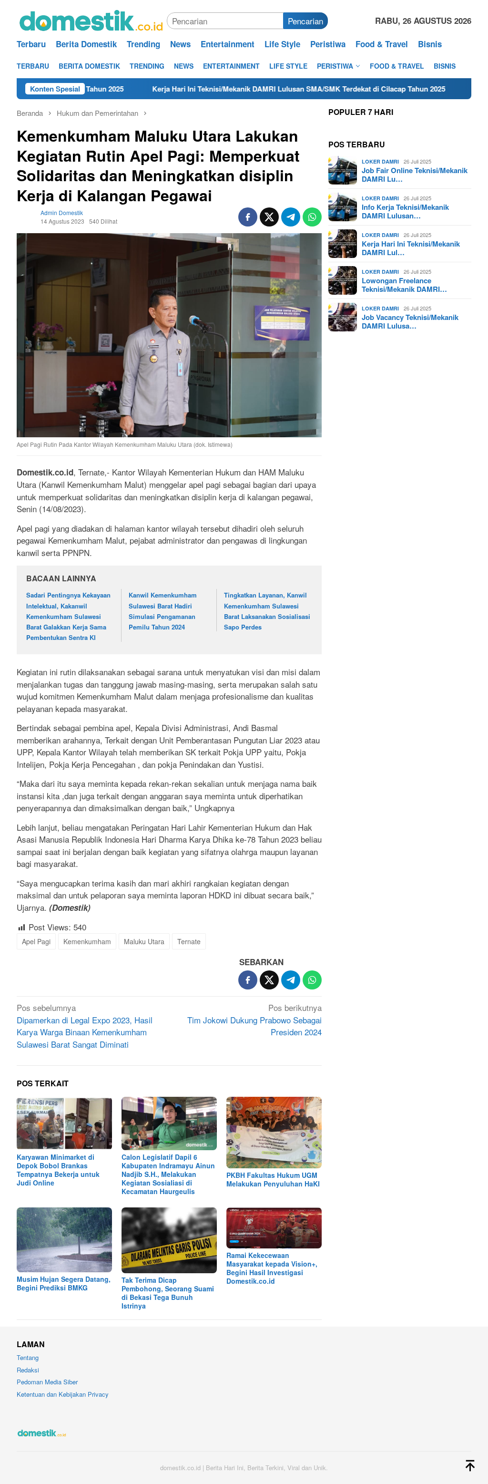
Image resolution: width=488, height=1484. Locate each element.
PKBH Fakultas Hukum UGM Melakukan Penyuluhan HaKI (273, 1179)
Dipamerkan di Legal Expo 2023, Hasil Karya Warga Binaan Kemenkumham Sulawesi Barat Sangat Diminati (84, 1025)
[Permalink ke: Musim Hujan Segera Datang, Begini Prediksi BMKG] (64, 1239)
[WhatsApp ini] (312, 217)
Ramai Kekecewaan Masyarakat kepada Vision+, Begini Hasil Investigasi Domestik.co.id (271, 1268)
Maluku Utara (144, 941)
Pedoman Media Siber (47, 1381)
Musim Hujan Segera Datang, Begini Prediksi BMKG (64, 1283)
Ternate (189, 941)
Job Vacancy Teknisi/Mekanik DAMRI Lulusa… (410, 321)
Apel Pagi (36, 941)
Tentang (28, 1357)
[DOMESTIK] (92, 19)
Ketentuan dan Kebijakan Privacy (63, 1394)
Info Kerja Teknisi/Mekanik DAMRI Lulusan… (405, 211)
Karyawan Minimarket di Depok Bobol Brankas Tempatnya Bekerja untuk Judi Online (58, 1169)
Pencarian (305, 21)
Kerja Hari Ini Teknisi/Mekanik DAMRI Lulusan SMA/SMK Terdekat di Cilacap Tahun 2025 (254, 88)
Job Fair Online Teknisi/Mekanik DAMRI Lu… (415, 174)
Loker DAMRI (380, 161)
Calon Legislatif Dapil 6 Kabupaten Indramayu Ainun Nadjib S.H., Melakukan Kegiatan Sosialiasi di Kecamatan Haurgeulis (168, 1174)
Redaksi (28, 1369)
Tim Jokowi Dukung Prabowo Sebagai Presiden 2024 (254, 1019)
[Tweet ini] (269, 217)
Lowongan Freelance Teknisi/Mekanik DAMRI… (404, 284)
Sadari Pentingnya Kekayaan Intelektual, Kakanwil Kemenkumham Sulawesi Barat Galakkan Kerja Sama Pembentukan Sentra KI (68, 615)
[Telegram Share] (290, 217)
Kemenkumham (87, 941)
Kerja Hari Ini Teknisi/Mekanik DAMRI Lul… (411, 248)
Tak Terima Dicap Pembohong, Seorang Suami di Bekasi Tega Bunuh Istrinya (168, 1292)
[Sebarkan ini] (247, 217)
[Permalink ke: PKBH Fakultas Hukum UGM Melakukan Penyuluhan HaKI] (274, 1132)
